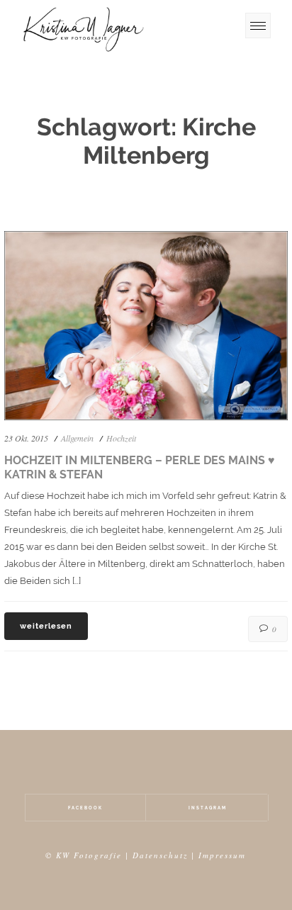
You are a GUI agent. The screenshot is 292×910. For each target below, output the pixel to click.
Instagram (208, 807)
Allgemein (77, 438)
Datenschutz (160, 855)
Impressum (222, 855)
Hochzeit (121, 438)
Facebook (85, 807)
